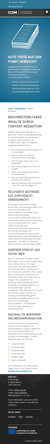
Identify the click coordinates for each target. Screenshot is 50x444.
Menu (47, 12)
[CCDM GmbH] (20, 14)
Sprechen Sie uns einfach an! (20, 371)
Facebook (12, 416)
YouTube (29, 416)
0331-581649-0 (21, 393)
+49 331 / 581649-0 (18, 2)
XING (20, 416)
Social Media (20, 108)
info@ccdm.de (17, 6)
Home (10, 108)
